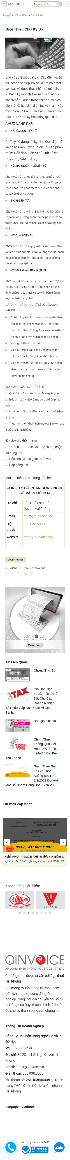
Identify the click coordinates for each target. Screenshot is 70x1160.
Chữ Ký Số (37, 15)
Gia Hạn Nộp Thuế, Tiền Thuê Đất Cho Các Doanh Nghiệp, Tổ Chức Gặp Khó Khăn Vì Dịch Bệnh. (31, 700)
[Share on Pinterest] (31, 573)
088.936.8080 (34, 524)
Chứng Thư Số (44, 670)
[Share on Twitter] (11, 573)
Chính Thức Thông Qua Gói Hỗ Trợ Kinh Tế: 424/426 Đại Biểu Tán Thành (32, 749)
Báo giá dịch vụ (45, 721)
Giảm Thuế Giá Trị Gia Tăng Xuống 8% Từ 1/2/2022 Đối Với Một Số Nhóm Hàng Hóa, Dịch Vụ (31, 776)
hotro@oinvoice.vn (38, 516)
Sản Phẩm (22, 15)
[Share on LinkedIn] (25, 573)
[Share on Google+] (19, 573)
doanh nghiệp (43, 317)
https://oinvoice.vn (38, 537)
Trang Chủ (8, 15)
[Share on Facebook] (6, 573)
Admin (13, 567)
